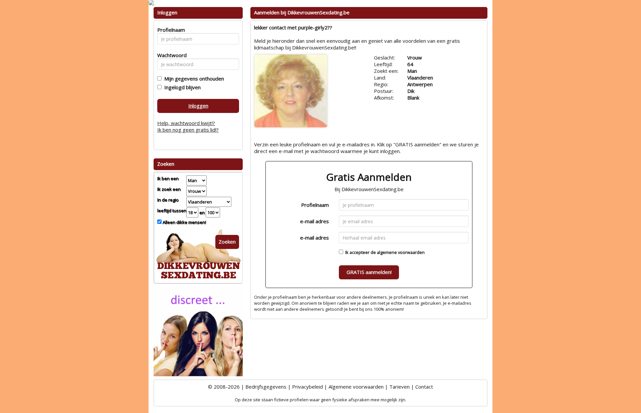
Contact (424, 386)
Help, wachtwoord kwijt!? (186, 123)
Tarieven (399, 386)
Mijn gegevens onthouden (193, 78)
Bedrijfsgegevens (265, 386)
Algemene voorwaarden (356, 386)
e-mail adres (314, 221)
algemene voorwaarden (401, 252)
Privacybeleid (307, 386)
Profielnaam (315, 204)
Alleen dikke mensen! (184, 222)
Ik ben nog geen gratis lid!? (188, 129)
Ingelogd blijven (181, 87)
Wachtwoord (170, 55)
